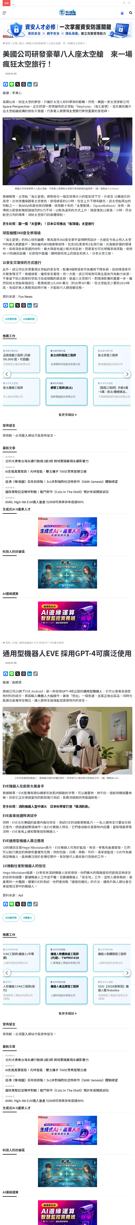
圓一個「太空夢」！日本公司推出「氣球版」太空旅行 (56, 223)
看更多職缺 (67, 414)
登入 (25, 435)
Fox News (25, 296)
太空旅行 (75, 111)
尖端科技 (30, 319)
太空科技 (12, 319)
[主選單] (4, 14)
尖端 (14, 43)
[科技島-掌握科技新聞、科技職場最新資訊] (67, 12)
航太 (21, 43)
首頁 (7, 43)
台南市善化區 (58, 351)
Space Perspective (16, 106)
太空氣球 (83, 205)
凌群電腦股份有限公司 (63, 396)
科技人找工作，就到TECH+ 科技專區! (38, 3)
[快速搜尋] (130, 14)
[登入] (122, 14)
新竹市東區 (57, 383)
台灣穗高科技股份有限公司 (65, 364)
